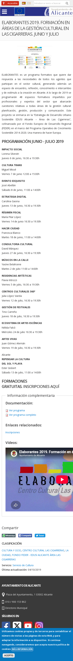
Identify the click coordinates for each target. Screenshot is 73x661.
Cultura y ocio (11, 550)
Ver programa (17, 410)
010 (7, 601)
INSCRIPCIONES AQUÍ (41, 386)
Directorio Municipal (16, 608)
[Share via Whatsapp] (9, 535)
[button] (11, 11)
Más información (22, 649)
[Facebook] (6, 626)
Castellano (24, 3)
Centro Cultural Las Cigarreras (43, 550)
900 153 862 (19, 601)
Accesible (12, 3)
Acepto (8, 655)
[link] (58, 13)
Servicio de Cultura (23, 565)
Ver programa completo (22, 414)
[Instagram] (39, 626)
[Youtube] (28, 626)
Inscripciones (12, 432)
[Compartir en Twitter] (40, 535)
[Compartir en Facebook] (25, 535)
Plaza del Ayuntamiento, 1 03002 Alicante (29, 594)
